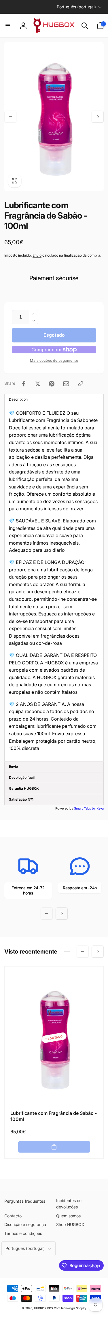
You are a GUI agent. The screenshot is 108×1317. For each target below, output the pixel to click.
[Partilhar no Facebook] (24, 383)
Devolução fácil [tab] (22, 777)
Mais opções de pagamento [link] (54, 360)
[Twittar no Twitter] (38, 383)
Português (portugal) (76, 6)
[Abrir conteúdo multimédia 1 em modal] (54, 116)
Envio (37, 255)
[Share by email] (66, 383)
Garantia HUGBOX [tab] (24, 788)
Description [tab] (18, 399)
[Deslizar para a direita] (98, 117)
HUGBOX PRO (43, 1308)
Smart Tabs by (85, 808)
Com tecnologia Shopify (70, 1308)
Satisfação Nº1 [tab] (21, 799)
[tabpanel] (54, 583)
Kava (100, 808)
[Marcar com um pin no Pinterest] (51, 383)
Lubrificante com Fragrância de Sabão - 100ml (53, 1116)
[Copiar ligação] (81, 383)
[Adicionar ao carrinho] (54, 1147)
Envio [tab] (13, 766)
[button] (7, 25)
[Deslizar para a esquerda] (10, 117)
